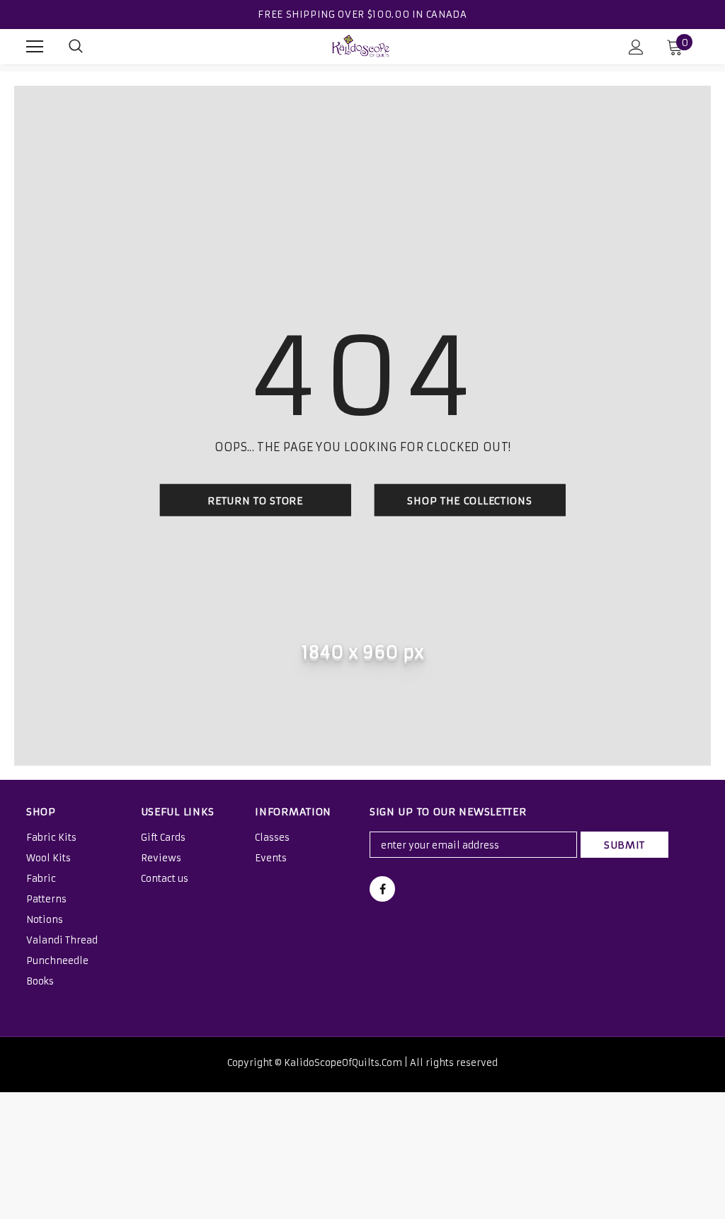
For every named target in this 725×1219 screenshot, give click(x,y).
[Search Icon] (76, 47)
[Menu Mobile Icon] (34, 46)
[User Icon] (636, 47)
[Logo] (361, 46)
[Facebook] (382, 889)
